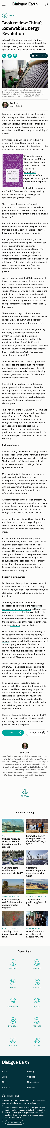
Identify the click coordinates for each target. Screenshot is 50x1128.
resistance (15, 625)
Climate (37, 968)
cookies (35, 1115)
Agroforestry (11, 928)
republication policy (14, 1103)
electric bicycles (21, 612)
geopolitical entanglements (30, 174)
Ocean (36, 1007)
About (5, 1071)
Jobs (4, 1076)
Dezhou (42, 647)
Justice (13, 1045)
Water (37, 1045)
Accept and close (14, 1122)
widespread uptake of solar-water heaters (22, 607)
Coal (5, 836)
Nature (37, 987)
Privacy (30, 1071)
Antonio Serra (8, 120)
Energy (13, 968)
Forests (37, 1026)
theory (9, 332)
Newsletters (33, 1082)
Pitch (4, 1082)
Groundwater (10, 896)
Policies (31, 1087)
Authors (6, 1087)
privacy (24, 1115)
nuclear (5, 641)
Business (13, 1026)
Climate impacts (36, 896)
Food (13, 987)
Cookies (31, 1076)
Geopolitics (33, 928)
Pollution (13, 1007)
